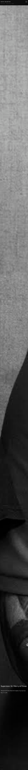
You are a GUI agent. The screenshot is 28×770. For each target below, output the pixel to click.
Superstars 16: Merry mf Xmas (14, 686)
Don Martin (6, 1)
